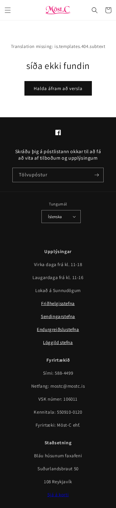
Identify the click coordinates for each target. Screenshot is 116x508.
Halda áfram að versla (58, 88)
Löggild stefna (58, 342)
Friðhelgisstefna (58, 303)
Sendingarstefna (58, 316)
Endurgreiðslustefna (58, 329)
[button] (8, 10)
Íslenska (55, 216)
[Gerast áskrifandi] (96, 175)
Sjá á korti (58, 494)
